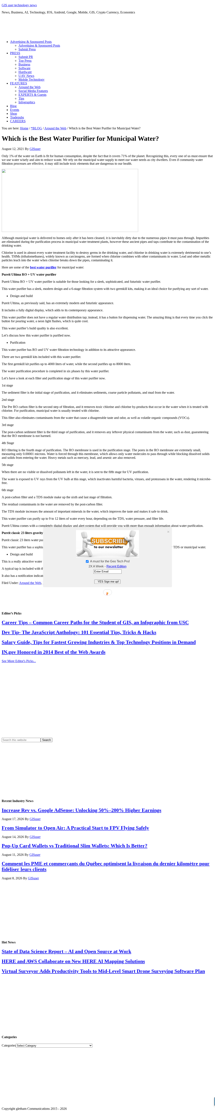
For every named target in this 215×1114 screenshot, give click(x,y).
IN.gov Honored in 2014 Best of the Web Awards (53, 652)
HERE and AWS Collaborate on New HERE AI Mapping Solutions (73, 961)
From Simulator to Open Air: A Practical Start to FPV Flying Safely (75, 828)
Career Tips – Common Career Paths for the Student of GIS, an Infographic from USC (95, 622)
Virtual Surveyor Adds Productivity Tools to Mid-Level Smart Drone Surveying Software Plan (103, 971)
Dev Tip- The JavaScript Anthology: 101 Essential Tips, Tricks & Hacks (79, 632)
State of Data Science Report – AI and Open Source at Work (66, 951)
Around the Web (30, 583)
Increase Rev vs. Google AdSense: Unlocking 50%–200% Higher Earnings (81, 810)
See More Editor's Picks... (19, 661)
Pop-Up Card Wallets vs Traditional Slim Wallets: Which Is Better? (74, 845)
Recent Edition (116, 566)
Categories (9, 1045)
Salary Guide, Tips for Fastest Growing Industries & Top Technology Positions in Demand (99, 642)
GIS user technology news (19, 5)
